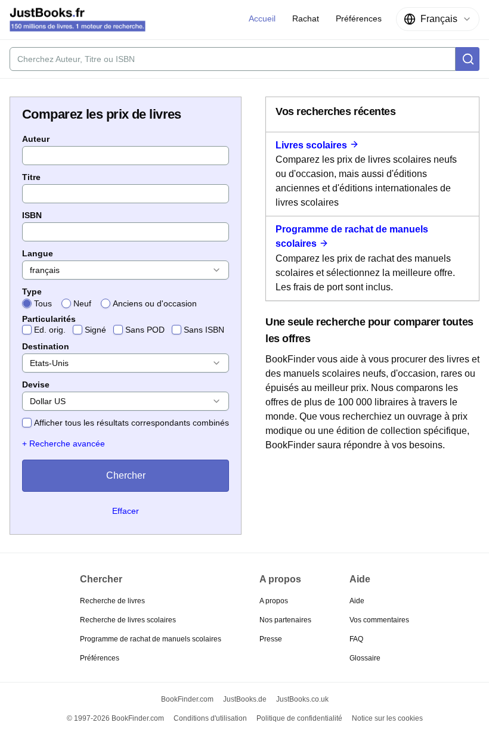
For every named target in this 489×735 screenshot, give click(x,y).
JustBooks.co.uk (302, 699)
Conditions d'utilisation (210, 718)
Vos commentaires (379, 620)
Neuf (82, 303)
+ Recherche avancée (63, 443)
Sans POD (145, 329)
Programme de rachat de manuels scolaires (150, 639)
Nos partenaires (285, 620)
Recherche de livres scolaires (128, 620)
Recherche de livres (112, 601)
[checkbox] (27, 329)
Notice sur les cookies (387, 718)
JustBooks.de (245, 699)
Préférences (99, 658)
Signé (95, 329)
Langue (37, 253)
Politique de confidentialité (299, 718)
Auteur (35, 139)
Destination (45, 346)
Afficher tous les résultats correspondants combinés (131, 422)
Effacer (125, 511)
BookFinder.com (187, 699)
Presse (270, 639)
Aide (356, 601)
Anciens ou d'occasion (155, 303)
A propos (273, 601)
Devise (35, 384)
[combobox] (437, 19)
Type (32, 291)
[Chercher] (467, 59)
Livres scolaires (311, 145)
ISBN (32, 215)
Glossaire (364, 658)
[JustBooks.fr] (78, 20)
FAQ (356, 639)
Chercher (126, 475)
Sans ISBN (204, 329)
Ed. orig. (50, 329)
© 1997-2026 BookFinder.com (115, 718)
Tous (43, 303)
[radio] (27, 303)
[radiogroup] (125, 303)
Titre (31, 177)
